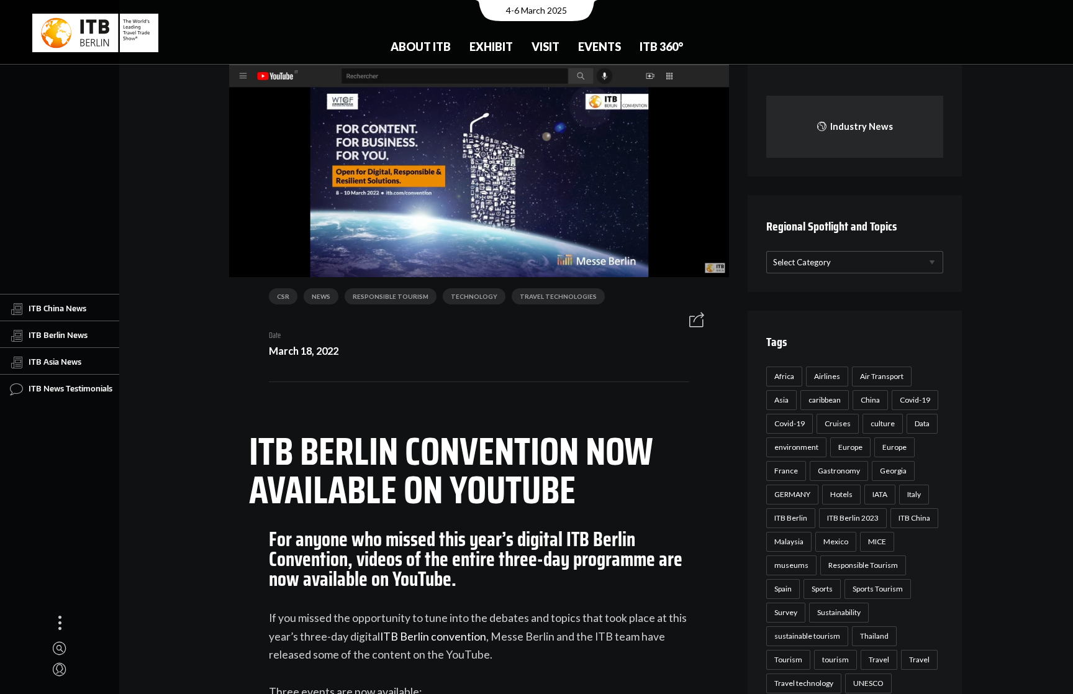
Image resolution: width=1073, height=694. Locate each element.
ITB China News (57, 308)
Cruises (838, 423)
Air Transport (881, 376)
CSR (283, 296)
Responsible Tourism (390, 296)
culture (883, 423)
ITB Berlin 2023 (853, 518)
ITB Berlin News (58, 334)
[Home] (95, 33)
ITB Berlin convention (433, 636)
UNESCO (868, 683)
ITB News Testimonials (70, 388)
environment (796, 447)
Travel (879, 659)
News (321, 296)
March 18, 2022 (303, 351)
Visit (545, 46)
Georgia (893, 470)
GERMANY (792, 494)
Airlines (827, 376)
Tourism (788, 659)
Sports (822, 588)
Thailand (874, 636)
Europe (850, 447)
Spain (783, 588)
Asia (781, 399)
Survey (785, 612)
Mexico (835, 541)
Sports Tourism (878, 588)
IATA (879, 494)
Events (599, 46)
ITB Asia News (55, 361)
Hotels (841, 494)
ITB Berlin (790, 518)
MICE (877, 541)
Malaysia (789, 541)
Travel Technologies (558, 296)
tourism (835, 659)
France (786, 470)
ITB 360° (661, 46)
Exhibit (491, 46)
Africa (784, 376)
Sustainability (839, 612)
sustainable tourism (807, 636)
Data (922, 423)
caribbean (824, 399)
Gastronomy (839, 470)
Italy (914, 494)
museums (791, 565)
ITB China (914, 518)
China (870, 399)
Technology (474, 296)
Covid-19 (915, 399)
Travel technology (803, 683)
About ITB (421, 46)
